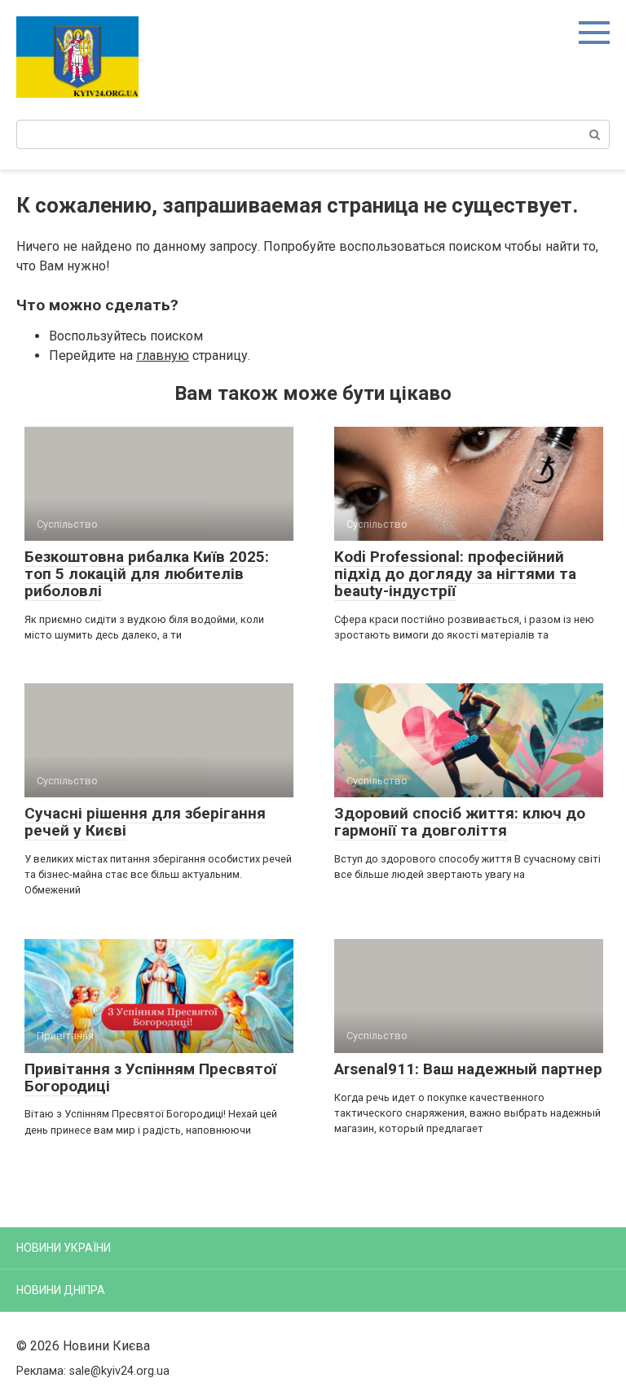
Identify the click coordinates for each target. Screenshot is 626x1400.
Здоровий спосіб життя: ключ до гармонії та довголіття (459, 822)
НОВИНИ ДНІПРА (60, 1290)
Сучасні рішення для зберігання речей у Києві (145, 822)
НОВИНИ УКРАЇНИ (63, 1247)
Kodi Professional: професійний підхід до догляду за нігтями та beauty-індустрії (455, 573)
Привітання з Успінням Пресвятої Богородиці (150, 1077)
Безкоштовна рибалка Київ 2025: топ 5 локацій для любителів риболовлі (146, 573)
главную (162, 355)
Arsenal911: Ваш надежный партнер (468, 1069)
